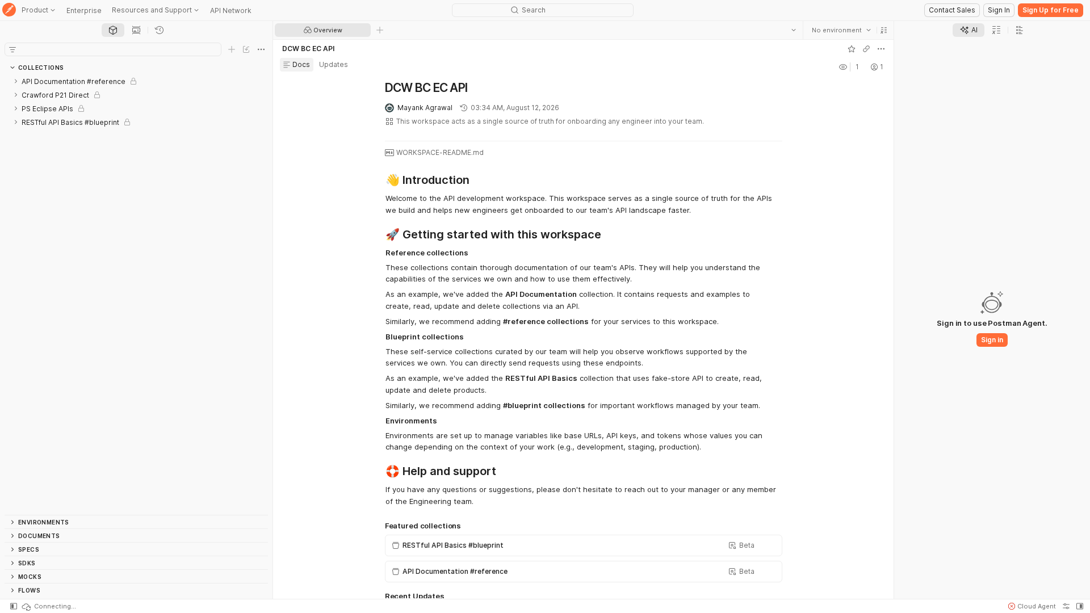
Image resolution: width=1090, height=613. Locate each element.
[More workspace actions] (881, 48)
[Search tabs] (793, 30)
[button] (884, 30)
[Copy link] (866, 48)
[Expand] (15, 81)
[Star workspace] (851, 48)
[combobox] (841, 30)
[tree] (136, 294)
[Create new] (231, 49)
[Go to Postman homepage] (9, 10)
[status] (48, 606)
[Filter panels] (12, 49)
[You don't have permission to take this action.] (380, 30)
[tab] (113, 30)
